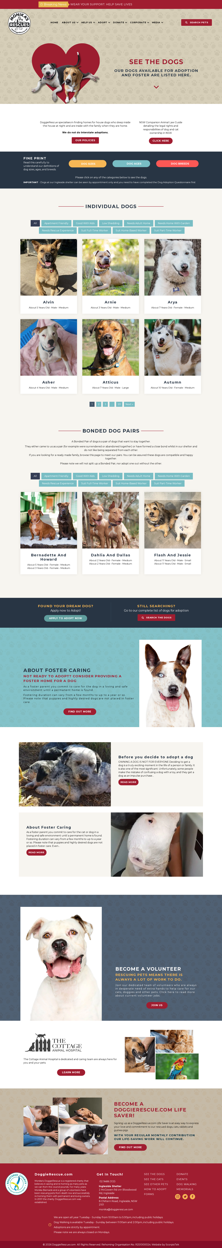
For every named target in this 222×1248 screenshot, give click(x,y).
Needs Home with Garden (174, 223)
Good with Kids (85, 223)
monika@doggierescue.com (116, 1209)
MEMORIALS (185, 1189)
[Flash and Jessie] (172, 533)
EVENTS (182, 1179)
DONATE (182, 1174)
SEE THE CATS (154, 1179)
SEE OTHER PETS (156, 1184)
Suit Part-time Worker (168, 230)
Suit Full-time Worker (94, 230)
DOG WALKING (187, 1184)
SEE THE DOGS (154, 1174)
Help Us (86, 22)
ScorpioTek (172, 1244)
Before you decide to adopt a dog (155, 757)
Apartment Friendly (56, 223)
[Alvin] (48, 276)
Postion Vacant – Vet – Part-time (101, 4)
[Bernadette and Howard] (48, 533)
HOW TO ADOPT (155, 1189)
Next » (129, 404)
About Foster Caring (48, 827)
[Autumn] (172, 356)
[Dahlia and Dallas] (110, 533)
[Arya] (172, 276)
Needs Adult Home (138, 223)
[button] (77, 22)
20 (119, 404)
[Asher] (48, 356)
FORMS (149, 1194)
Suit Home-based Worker (131, 230)
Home (54, 22)
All (35, 223)
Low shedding (110, 223)
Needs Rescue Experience (58, 230)
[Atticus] (110, 356)
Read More (128, 782)
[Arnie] (110, 276)
